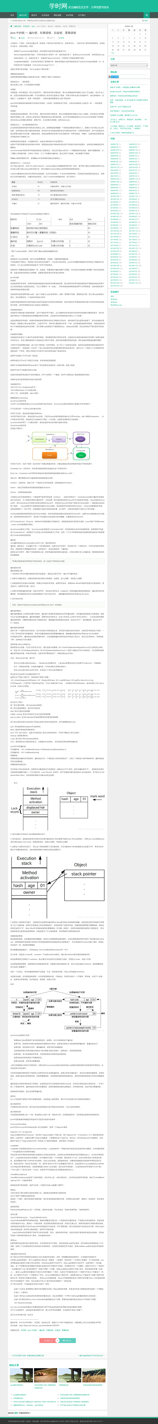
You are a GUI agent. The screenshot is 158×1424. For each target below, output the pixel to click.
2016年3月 (133, 260)
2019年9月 (133, 199)
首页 (12, 15)
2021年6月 (114, 173)
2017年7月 (133, 236)
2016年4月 (114, 260)
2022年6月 (114, 158)
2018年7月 (133, 219)
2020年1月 (133, 193)
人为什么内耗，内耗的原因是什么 (122, 132)
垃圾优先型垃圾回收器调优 (70, 1398)
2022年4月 (133, 158)
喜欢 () (49, 1340)
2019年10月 (115, 199)
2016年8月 (114, 254)
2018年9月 (133, 216)
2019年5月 (133, 205)
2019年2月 (114, 210)
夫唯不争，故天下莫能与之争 (120, 106)
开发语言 (26, 26)
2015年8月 (114, 271)
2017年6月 (114, 239)
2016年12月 (115, 248)
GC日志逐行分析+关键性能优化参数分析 (28, 1355)
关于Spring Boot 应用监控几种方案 (72, 1405)
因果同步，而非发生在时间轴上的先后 (124, 96)
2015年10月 (115, 268)
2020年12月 (115, 179)
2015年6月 (114, 274)
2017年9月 (133, 234)
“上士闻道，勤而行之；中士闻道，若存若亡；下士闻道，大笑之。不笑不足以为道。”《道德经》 (129, 127)
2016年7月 (133, 254)
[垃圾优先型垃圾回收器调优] (93, 1375)
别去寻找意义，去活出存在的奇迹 (122, 111)
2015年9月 (133, 268)
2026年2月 (133, 147)
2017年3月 (133, 242)
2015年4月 (114, 277)
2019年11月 (133, 196)
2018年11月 (133, 213)
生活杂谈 (45, 15)
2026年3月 (114, 147)
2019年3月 (133, 208)
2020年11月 (133, 179)
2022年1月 (114, 164)
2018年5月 (133, 222)
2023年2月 (114, 153)
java (33, 26)
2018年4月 (114, 225)
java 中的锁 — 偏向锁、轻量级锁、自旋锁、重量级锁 (43, 33)
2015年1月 (133, 280)
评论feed (114, 302)
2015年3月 (133, 277)
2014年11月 (133, 283)
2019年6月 (114, 205)
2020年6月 (114, 187)
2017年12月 (115, 231)
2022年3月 (114, 161)
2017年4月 (114, 242)
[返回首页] (11, 26)
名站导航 (69, 15)
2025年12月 (115, 150)
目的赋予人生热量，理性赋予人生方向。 (124, 115)
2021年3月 (114, 176)
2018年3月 (133, 225)
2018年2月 (114, 228)
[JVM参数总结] (69, 1375)
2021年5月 (133, 173)
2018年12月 (115, 213)
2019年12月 (115, 196)
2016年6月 (114, 257)
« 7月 (112, 53)
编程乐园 (23, 15)
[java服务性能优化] (21, 1375)
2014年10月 (115, 286)
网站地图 (57, 15)
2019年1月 (133, 210)
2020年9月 (133, 182)
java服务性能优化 (19, 1394)
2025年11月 (133, 150)
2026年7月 (114, 144)
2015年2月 (114, 280)
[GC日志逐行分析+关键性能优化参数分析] (45, 1375)
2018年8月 (114, 219)
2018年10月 (115, 216)
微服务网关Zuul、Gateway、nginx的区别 (28, 1405)
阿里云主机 (74, 1421)
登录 (146, 20)
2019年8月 (114, 202)
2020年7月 (133, 184)
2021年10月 (133, 167)
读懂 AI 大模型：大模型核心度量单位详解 (125, 87)
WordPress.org (116, 305)
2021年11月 (115, 167)
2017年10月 (115, 234)
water (23, 38)
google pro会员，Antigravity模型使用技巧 (125, 91)
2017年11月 (133, 231)
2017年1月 (133, 245)
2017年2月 (114, 245)
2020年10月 (115, 182)
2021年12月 (133, 164)
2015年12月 (115, 265)
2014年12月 (115, 283)
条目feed (114, 299)
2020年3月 (133, 190)
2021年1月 (133, 176)
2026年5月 (133, 144)
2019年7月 (133, 202)
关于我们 (81, 15)
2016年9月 (133, 251)
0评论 (62, 38)
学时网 (23, 1330)
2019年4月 (114, 208)
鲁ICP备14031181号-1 (95, 1421)
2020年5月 (133, 187)
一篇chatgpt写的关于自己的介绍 (90, 1355)
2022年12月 (133, 153)
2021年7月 (133, 170)
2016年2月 (114, 262)
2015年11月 (133, 265)
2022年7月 (133, 156)
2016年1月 (133, 262)
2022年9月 (114, 156)
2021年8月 (114, 170)
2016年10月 (115, 251)
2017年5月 (133, 239)
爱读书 (34, 15)
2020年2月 (114, 193)
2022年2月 (133, 161)
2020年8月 (114, 184)
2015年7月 (133, 271)
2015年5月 (133, 274)
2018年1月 (133, 228)
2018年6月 (114, 222)
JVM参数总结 (18, 1398)
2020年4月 (114, 190)
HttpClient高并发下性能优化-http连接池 (74, 1401)
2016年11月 (133, 248)
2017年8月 (114, 236)
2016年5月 (133, 257)
